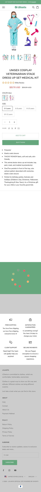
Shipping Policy (7, 428)
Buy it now (20, 142)
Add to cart (21, 136)
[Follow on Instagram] (9, 470)
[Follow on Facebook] (3, 470)
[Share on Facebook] (9, 128)
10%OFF (34, 2)
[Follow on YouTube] (15, 470)
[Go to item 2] (13, 57)
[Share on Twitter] (12, 128)
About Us (5, 410)
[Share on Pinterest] (15, 128)
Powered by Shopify (31, 481)
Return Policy (7, 424)
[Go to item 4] (27, 57)
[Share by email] (18, 128)
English (31, 476)
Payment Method (8, 413)
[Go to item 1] (5, 57)
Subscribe (10, 462)
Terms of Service (8, 436)
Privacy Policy (7, 432)
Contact (5, 406)
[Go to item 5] (34, 59)
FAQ (3, 402)
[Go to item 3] (20, 57)
